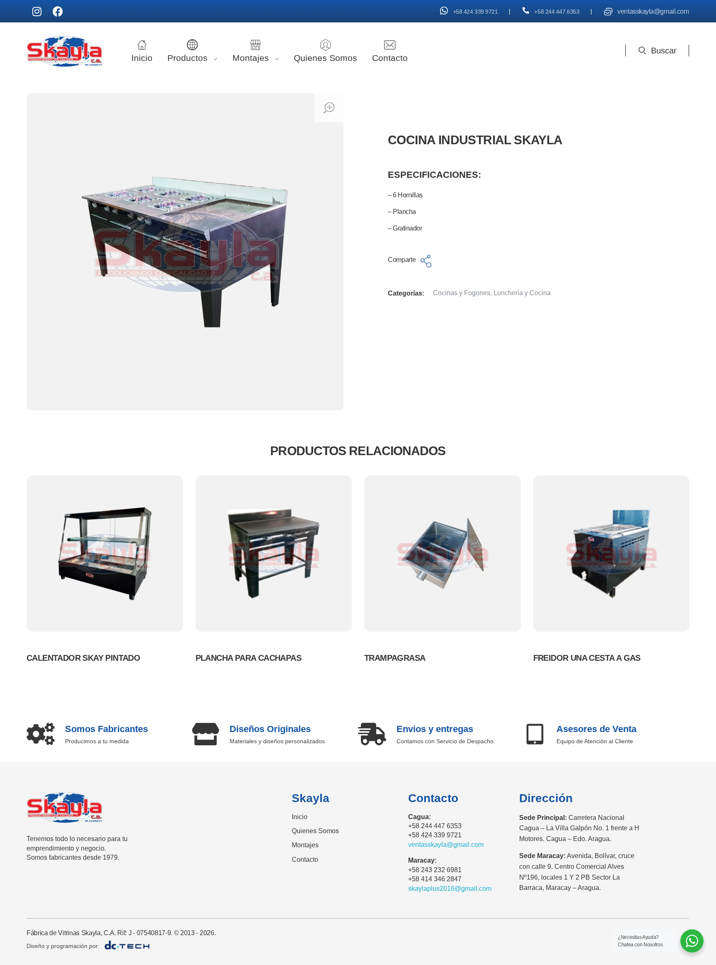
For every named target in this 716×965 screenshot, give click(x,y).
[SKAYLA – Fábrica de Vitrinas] (64, 51)
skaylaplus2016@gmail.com (449, 888)
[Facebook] (57, 11)
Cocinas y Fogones (461, 292)
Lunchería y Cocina (522, 292)
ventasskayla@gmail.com (653, 11)
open (328, 107)
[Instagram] (37, 11)
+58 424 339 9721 (475, 11)
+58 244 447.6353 (556, 11)
